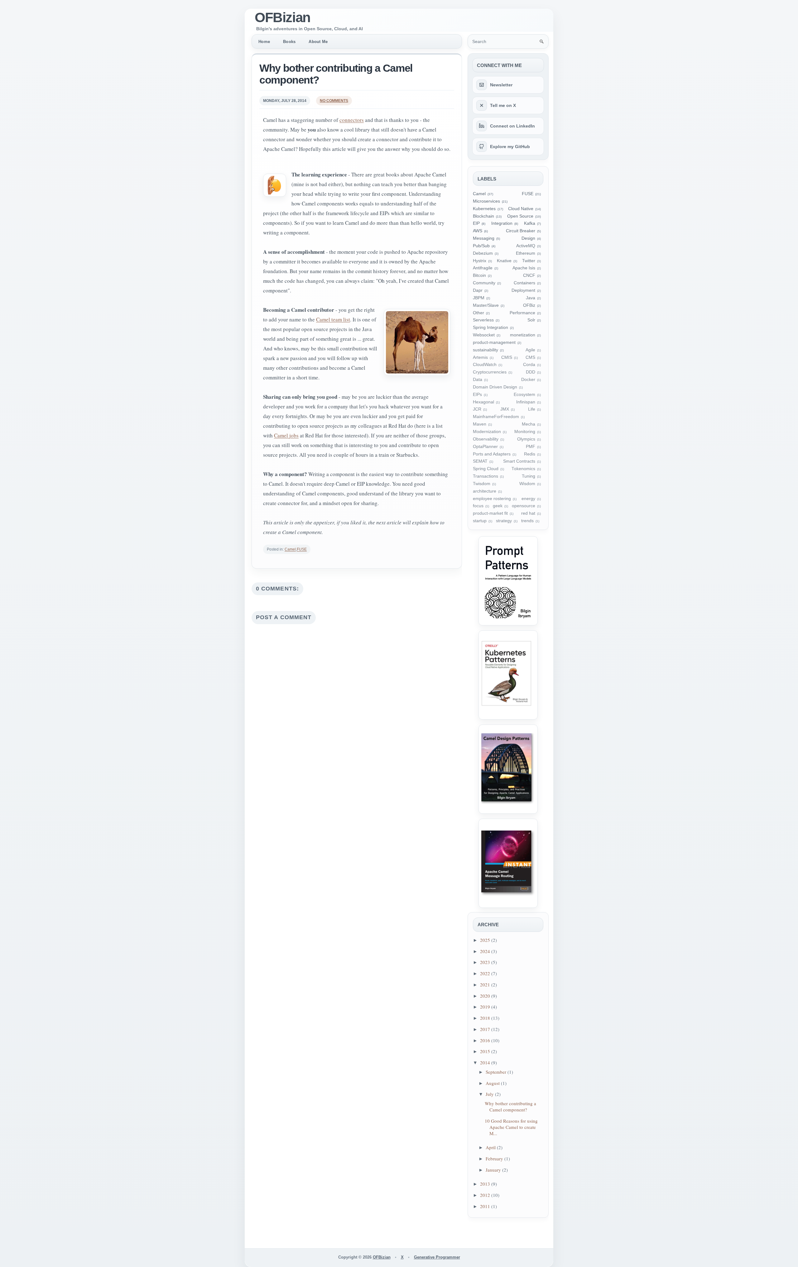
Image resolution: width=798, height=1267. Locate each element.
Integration (501, 223)
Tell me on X (503, 105)
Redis (529, 454)
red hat (528, 513)
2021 (485, 984)
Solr (531, 320)
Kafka (529, 223)
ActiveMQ (525, 245)
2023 (485, 962)
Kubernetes (484, 208)
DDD (530, 372)
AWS (477, 231)
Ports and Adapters (492, 454)
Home (264, 41)
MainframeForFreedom (496, 416)
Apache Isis (523, 268)
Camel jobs (286, 435)
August (493, 1083)
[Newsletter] (481, 84)
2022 (485, 973)
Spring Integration (490, 327)
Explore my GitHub (510, 146)
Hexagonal (483, 402)
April (491, 1147)
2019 (485, 1007)
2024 (485, 951)
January (494, 1170)
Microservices (486, 201)
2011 (485, 1206)
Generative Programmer (437, 1257)
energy (528, 498)
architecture (484, 491)
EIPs (477, 394)
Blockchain (483, 216)
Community (484, 283)
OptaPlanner (485, 446)
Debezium (483, 253)
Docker (528, 379)
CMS (530, 357)
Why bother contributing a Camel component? (335, 74)
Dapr (478, 290)
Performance (522, 313)
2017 (485, 1029)
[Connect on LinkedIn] (481, 126)
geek (497, 505)
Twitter (528, 260)
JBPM (478, 298)
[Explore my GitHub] (481, 146)
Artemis (480, 357)
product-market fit (490, 513)
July (490, 1094)
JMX (504, 409)
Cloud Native (520, 208)
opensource (523, 505)
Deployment (523, 290)
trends (527, 520)
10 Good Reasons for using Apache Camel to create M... (511, 1127)
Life (531, 409)
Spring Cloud (485, 468)
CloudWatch (485, 364)
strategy (504, 520)
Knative (504, 260)
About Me (318, 41)
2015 (485, 1051)
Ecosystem (524, 394)
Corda (529, 364)
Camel (290, 549)
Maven (479, 424)
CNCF (529, 275)
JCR (477, 409)
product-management (494, 342)
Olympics (526, 439)
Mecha (528, 424)
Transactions (485, 476)
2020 (485, 996)
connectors (351, 119)
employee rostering (492, 498)
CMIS (506, 357)
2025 (485, 940)
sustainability (485, 350)
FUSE (302, 549)
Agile (530, 350)
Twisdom (481, 483)
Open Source (520, 216)
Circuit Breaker (520, 231)
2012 (485, 1195)
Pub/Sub (481, 245)
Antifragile (483, 268)
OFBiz (529, 305)
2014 (485, 1062)
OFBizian (282, 17)
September (496, 1072)
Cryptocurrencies (490, 372)
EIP (476, 223)
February (495, 1158)
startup (480, 520)
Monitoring (524, 431)
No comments (334, 101)
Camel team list (333, 319)
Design (528, 238)
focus (478, 505)
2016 (485, 1040)
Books (289, 41)
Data (477, 379)
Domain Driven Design (495, 387)
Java (530, 298)
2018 (485, 1018)
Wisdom (527, 483)
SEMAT (480, 461)
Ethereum (525, 253)
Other (478, 313)
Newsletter (501, 84)
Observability (485, 439)
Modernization (487, 431)
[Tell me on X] (481, 105)
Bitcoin (479, 275)
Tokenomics (523, 468)
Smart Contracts (519, 461)
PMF (530, 446)
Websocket (484, 335)
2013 (485, 1184)
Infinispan (525, 402)
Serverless (483, 320)
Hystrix (479, 260)
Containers (524, 283)
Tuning (528, 476)
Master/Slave (486, 305)
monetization (522, 335)
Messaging (483, 238)
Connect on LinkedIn (512, 125)
